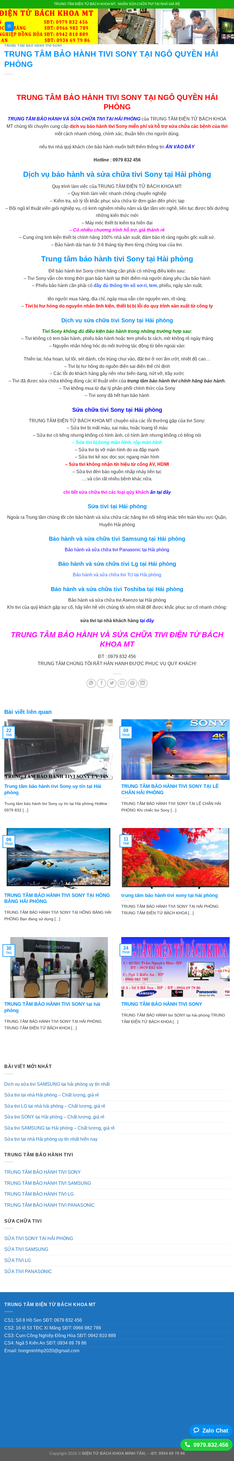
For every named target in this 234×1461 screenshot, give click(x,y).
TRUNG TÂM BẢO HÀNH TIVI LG (39, 1194)
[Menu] (9, 26)
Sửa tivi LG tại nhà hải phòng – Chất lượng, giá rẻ (54, 1106)
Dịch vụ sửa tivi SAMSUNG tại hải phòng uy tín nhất (57, 1084)
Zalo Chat (215, 1430)
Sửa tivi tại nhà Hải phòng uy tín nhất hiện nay (51, 1139)
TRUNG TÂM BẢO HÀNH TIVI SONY (33, 45)
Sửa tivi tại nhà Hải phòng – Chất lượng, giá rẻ (51, 1095)
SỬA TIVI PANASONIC (28, 1271)
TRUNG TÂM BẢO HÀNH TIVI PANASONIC (49, 1205)
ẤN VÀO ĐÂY (179, 146)
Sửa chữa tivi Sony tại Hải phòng (117, 410)
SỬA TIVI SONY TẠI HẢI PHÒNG (38, 1238)
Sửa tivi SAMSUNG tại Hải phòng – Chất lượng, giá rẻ (59, 1128)
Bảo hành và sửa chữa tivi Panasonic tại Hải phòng (117, 549)
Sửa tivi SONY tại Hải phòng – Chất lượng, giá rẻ (54, 1116)
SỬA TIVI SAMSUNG (26, 1249)
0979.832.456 (210, 1445)
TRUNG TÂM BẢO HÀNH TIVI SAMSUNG (47, 1183)
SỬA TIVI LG (17, 1260)
